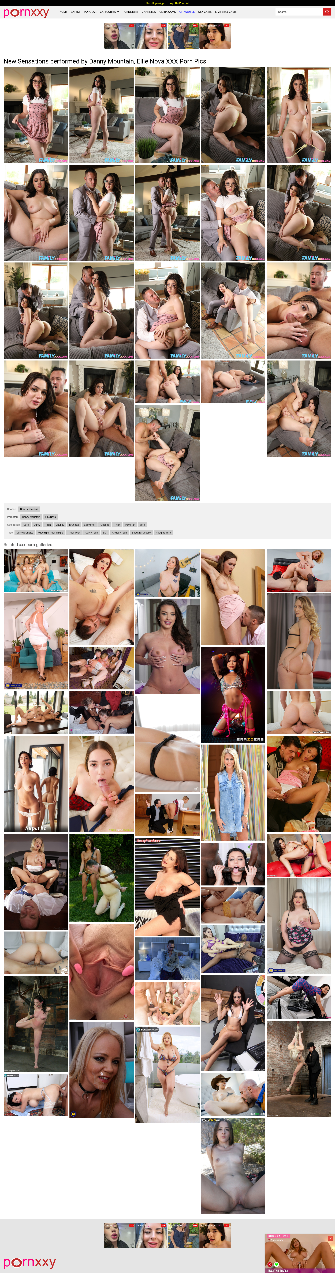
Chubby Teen (119, 532)
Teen (48, 524)
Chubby (60, 524)
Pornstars (130, 11)
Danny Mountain (31, 517)
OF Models (187, 11)
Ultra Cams (167, 11)
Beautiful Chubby (141, 532)
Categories (108, 11)
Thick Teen (74, 532)
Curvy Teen (91, 532)
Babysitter (89, 524)
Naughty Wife (163, 532)
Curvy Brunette (25, 532)
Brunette (74, 524)
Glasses (104, 524)
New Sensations (29, 509)
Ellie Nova (50, 517)
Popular (90, 11)
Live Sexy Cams (226, 11)
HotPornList (182, 3)
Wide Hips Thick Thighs (50, 532)
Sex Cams (205, 11)
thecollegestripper (156, 3)
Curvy (37, 524)
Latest (75, 11)
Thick (117, 524)
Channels (149, 11)
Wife (142, 524)
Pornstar (130, 524)
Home (63, 11)
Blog (170, 3)
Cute (26, 524)
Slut (105, 532)
